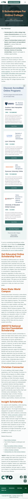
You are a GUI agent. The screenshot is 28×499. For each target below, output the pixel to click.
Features (19, 488)
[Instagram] (25, 477)
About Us (3, 490)
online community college (15, 415)
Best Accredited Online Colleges (13, 446)
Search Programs (14, 2)
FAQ (26, 488)
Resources (11, 488)
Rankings (3, 488)
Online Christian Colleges (11, 450)
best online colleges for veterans (13, 363)
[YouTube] (25, 481)
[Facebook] (21, 477)
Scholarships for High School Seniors (14, 451)
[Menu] (25, 2)
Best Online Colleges (10, 440)
